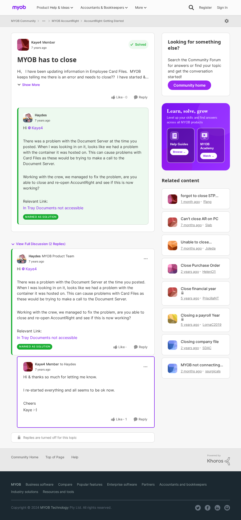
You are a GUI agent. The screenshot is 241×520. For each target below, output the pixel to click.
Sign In (222, 7)
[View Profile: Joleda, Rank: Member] (172, 245)
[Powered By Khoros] (218, 460)
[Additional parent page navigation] (44, 21)
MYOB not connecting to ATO (200, 365)
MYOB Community (23, 21)
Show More (31, 85)
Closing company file (200, 341)
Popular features (89, 484)
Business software (39, 484)
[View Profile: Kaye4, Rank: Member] (23, 45)
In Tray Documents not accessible (53, 208)
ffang (207, 202)
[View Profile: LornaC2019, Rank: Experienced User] (172, 318)
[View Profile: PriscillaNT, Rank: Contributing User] (172, 292)
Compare (65, 484)
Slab (208, 225)
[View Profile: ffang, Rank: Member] (172, 199)
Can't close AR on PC (199, 218)
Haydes (41, 115)
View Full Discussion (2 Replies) (40, 244)
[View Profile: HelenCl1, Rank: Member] (172, 269)
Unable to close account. (195, 242)
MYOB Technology (54, 507)
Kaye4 (36, 42)
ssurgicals (213, 371)
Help (74, 457)
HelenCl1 (209, 272)
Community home (189, 85)
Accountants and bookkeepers (183, 484)
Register (205, 7)
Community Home (24, 457)
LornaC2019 (212, 324)
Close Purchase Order (200, 265)
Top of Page (54, 457)
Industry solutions (24, 492)
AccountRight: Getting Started (104, 21)
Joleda (210, 248)
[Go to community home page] (19, 8)
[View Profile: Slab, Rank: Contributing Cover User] (172, 222)
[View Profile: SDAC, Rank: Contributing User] (172, 345)
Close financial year (198, 288)
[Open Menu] (226, 21)
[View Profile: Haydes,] (27, 117)
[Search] (191, 7)
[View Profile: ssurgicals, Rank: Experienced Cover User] (172, 368)
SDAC (206, 348)
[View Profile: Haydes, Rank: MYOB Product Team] (21, 258)
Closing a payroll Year (200, 315)
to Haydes (68, 364)
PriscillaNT (211, 298)
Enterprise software (122, 484)
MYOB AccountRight (65, 21)
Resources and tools (58, 492)
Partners (148, 484)
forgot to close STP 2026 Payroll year (198, 195)
